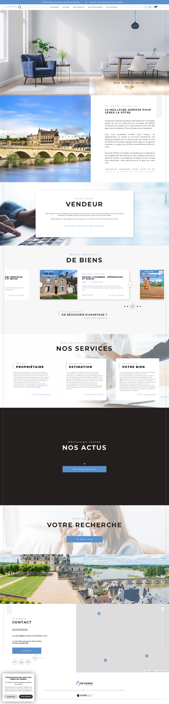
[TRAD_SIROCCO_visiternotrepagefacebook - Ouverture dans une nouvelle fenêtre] (14, 662)
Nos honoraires (80, 690)
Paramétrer (11, 697)
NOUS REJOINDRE (95, 7)
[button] (129, 284)
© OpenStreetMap (160, 671)
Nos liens (108, 690)
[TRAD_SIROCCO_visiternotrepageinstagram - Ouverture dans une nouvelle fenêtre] (28, 662)
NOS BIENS (54, 7)
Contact (166, 199)
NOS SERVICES (78, 7)
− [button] (163, 609)
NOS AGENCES (111, 7)
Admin (103, 690)
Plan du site (88, 690)
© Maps (152, 671)
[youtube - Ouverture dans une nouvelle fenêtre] (21, 662)
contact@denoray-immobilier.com (29, 636)
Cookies (122, 690)
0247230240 (20, 629)
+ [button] (163, 606)
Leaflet (146, 671)
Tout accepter (26, 697)
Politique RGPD (115, 690)
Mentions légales (96, 690)
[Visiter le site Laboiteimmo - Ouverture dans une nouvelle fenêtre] (84, 698)
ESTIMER (66, 7)
